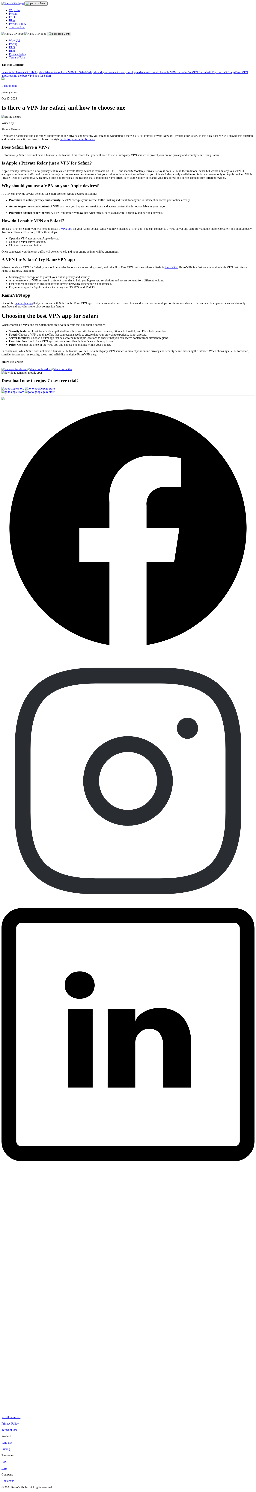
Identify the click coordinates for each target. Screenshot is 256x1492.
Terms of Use (17, 27)
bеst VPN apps (24, 303)
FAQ (12, 17)
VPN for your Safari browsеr (77, 139)
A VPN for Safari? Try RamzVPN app (212, 72)
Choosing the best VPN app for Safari (28, 75)
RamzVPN (171, 267)
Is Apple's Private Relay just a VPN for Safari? (59, 72)
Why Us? (14, 10)
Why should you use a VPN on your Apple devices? (118, 72)
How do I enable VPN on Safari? (169, 72)
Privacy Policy (17, 23)
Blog (12, 20)
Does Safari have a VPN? (16, 72)
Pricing (13, 13)
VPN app (66, 228)
